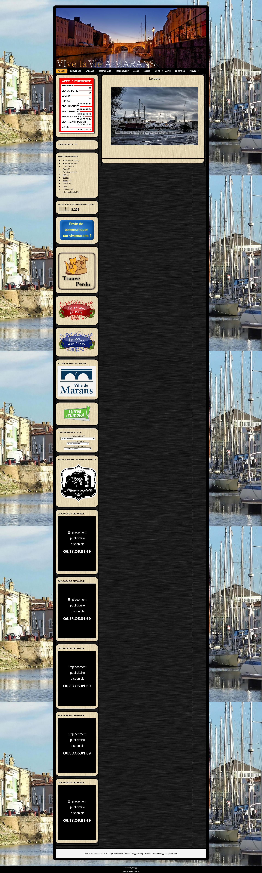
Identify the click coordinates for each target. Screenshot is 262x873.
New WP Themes (123, 853)
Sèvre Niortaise (69, 160)
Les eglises (67, 166)
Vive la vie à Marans (93, 853)
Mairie (168, 71)
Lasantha (147, 853)
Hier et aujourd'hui (70, 192)
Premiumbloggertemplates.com (165, 853)
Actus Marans (68, 163)
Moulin (65, 180)
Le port (154, 78)
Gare (65, 186)
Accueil (61, 71)
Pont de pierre (68, 172)
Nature (65, 183)
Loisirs (147, 71)
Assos (136, 71)
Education (180, 71)
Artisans (90, 71)
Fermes (193, 71)
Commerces (75, 71)
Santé (157, 71)
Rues (65, 169)
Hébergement (122, 71)
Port (64, 175)
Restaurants (105, 71)
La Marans (67, 189)
